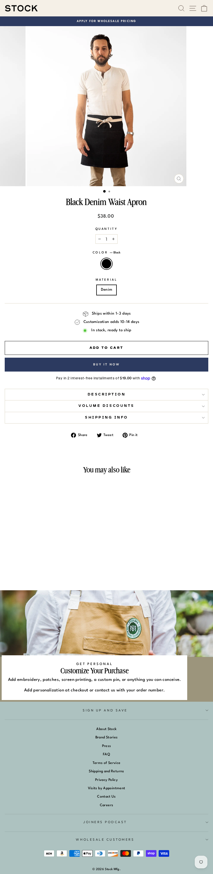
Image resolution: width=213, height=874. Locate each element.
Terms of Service (107, 763)
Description (107, 394)
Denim (106, 290)
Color (106, 252)
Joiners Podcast (105, 822)
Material (106, 280)
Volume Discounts (106, 405)
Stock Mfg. (113, 869)
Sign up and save (105, 710)
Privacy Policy (106, 780)
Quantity (106, 229)
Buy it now (106, 364)
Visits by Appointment (106, 788)
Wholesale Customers (105, 839)
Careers (106, 805)
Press (106, 746)
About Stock (106, 729)
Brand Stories (106, 737)
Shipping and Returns (106, 771)
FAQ (106, 754)
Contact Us (106, 796)
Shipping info (106, 417)
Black (106, 263)
